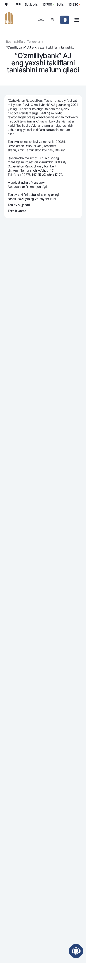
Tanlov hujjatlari (19, 205)
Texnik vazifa (17, 211)
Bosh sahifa (14, 42)
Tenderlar (33, 42)
